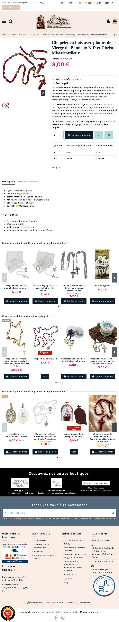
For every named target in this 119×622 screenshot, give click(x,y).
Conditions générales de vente (74, 549)
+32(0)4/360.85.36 (104, 561)
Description (8, 181)
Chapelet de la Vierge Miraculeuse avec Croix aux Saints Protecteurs (45, 436)
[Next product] (116, 35)
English (84, 3)
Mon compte (40, 540)
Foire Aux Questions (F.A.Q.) (73, 542)
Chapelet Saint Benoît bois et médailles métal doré (73, 360)
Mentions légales (20, 3)
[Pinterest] (60, 167)
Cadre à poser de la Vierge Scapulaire (73, 435)
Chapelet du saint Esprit (45, 359)
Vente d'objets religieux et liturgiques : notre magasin (72, 566)
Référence (57, 58)
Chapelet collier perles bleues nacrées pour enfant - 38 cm (74, 288)
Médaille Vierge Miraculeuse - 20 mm (16, 435)
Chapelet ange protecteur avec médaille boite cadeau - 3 (45, 288)
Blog (42, 3)
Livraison (6, 3)
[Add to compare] (108, 135)
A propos (67, 578)
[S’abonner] (112, 513)
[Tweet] (57, 167)
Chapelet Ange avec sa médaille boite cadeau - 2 (16, 287)
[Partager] (53, 167)
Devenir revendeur (11, 7)
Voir (45, 376)
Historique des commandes (41, 546)
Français (65, 3)
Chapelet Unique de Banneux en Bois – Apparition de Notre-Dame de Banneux (102, 438)
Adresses (38, 551)
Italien (102, 3)
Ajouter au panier (81, 135)
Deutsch (75, 3)
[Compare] (28, 256)
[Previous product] (115, 35)
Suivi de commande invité (44, 557)
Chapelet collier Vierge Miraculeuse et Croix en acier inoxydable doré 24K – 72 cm (16, 362)
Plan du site (69, 574)
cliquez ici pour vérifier (83, 603)
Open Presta (91, 612)
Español (93, 3)
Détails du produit (28, 181)
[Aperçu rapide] (28, 261)
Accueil (33, 3)
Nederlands (112, 3)
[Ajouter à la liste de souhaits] (98, 135)
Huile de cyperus (102, 286)
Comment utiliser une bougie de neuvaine (74, 556)
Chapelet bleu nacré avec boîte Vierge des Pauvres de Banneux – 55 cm (102, 361)
